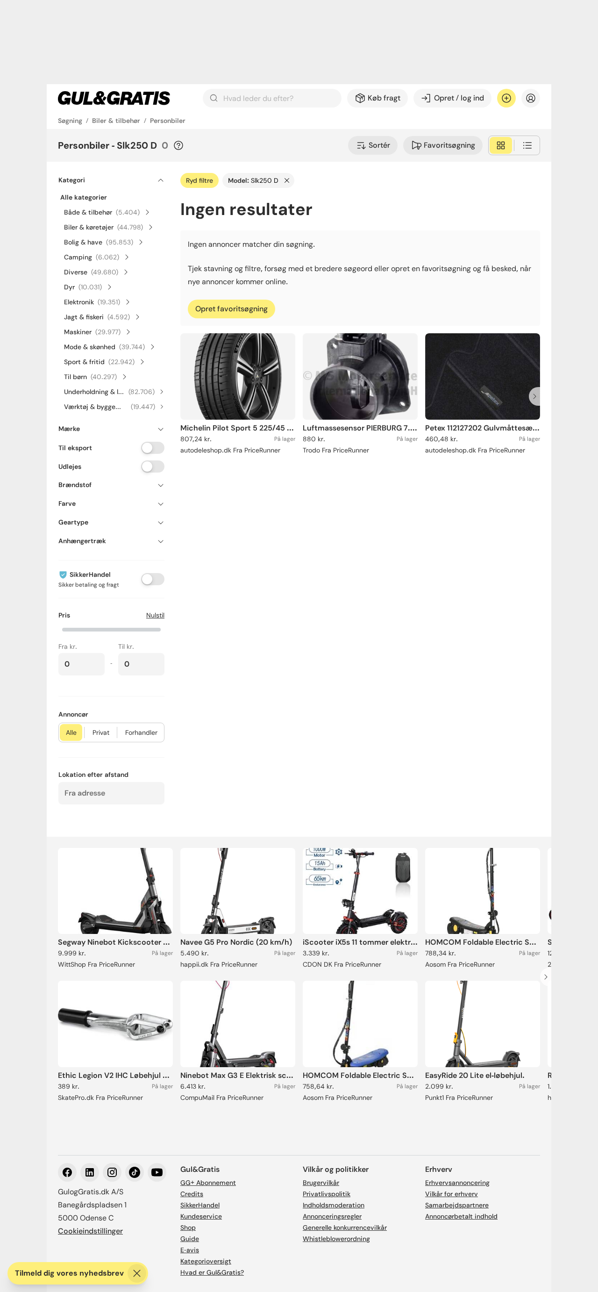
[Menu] (530, 98)
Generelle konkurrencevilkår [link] (345, 1227)
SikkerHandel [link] (200, 1205)
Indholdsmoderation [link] (333, 1205)
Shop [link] (188, 1227)
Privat (101, 732)
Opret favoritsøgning (231, 309)
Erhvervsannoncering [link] (457, 1182)
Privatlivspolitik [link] (326, 1194)
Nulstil (155, 615)
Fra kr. (67, 646)
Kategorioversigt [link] (205, 1261)
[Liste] (527, 145)
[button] (111, 628)
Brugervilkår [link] (321, 1182)
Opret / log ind (459, 98)
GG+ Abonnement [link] (208, 1182)
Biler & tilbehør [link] (116, 120)
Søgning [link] (70, 120)
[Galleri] (501, 145)
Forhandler (141, 732)
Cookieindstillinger (90, 1231)
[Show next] (537, 396)
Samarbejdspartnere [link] (457, 1205)
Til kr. (126, 646)
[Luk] (137, 1273)
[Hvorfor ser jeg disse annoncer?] (178, 145)
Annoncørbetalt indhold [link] (461, 1216)
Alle (71, 732)
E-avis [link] (189, 1250)
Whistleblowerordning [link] (336, 1239)
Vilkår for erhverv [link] (451, 1194)
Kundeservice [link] (201, 1216)
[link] (114, 98)
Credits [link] (191, 1194)
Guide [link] (189, 1239)
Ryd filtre (199, 180)
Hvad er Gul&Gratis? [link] (212, 1272)
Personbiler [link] (167, 120)
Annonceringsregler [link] (332, 1216)
